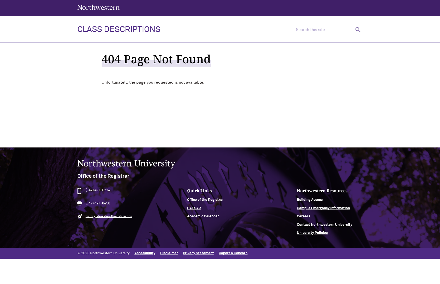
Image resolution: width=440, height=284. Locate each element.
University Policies (312, 233)
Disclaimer (169, 253)
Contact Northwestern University (324, 225)
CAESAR (194, 208)
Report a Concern (233, 253)
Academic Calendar (203, 216)
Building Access (310, 200)
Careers (303, 216)
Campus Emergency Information (323, 208)
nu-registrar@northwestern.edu (109, 216)
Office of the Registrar (205, 200)
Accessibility (144, 253)
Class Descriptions (118, 30)
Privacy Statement (198, 253)
